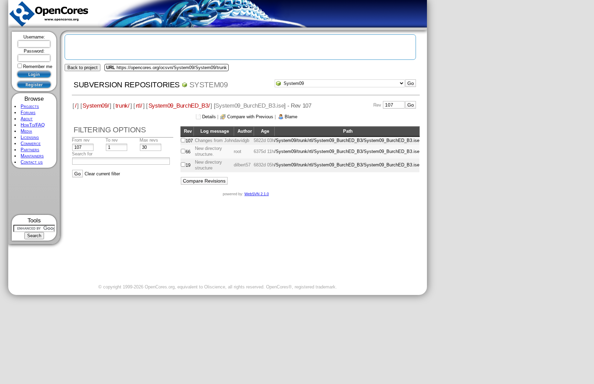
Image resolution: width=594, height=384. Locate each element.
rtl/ (139, 105)
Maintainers (32, 155)
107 (189, 140)
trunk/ (123, 105)
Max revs (149, 140)
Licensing (30, 137)
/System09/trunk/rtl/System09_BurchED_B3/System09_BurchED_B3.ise (346, 140)
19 (188, 165)
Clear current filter (102, 173)
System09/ (95, 105)
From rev (81, 140)
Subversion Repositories (127, 84)
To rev (112, 140)
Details (209, 116)
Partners (30, 149)
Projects (30, 106)
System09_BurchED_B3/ (179, 105)
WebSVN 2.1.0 (256, 194)
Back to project (82, 67)
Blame (291, 116)
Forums (28, 112)
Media (26, 131)
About (27, 118)
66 (188, 151)
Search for (82, 153)
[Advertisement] (34, 191)
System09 (208, 84)
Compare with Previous (250, 116)
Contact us (32, 162)
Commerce (31, 143)
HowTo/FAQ (33, 125)
